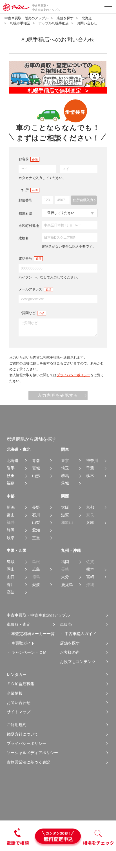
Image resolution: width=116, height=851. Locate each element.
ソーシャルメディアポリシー (32, 752)
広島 (36, 569)
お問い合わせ (18, 702)
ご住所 (24, 190)
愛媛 (36, 585)
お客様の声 (70, 652)
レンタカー (16, 674)
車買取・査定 (18, 624)
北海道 (87, 18)
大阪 (65, 507)
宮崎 (90, 577)
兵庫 (90, 522)
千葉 (90, 468)
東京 (65, 461)
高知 (11, 592)
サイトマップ (18, 712)
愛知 (36, 530)
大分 (65, 577)
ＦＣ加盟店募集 (20, 684)
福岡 (65, 562)
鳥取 (11, 562)
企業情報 (15, 693)
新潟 (11, 507)
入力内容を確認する (58, 395)
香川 (11, 585)
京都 (90, 507)
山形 (36, 476)
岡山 (11, 569)
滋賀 (65, 515)
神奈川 (92, 461)
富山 (11, 515)
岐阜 (11, 538)
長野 (36, 507)
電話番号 (25, 259)
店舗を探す (65, 18)
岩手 (11, 468)
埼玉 (65, 468)
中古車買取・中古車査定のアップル (38, 615)
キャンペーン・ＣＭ (29, 652)
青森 (36, 461)
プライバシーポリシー (73, 375)
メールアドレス (30, 289)
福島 (11, 483)
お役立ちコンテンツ (77, 661)
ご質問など (27, 313)
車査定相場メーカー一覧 (33, 633)
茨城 (65, 483)
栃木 (90, 476)
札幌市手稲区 (20, 23)
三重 (36, 538)
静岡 (11, 530)
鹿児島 (67, 585)
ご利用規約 (16, 724)
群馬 (65, 476)
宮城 (36, 468)
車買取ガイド (23, 643)
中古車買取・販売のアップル (26, 18)
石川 (36, 515)
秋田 (11, 476)
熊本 (90, 569)
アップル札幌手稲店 (53, 23)
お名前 (24, 159)
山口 (11, 577)
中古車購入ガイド (80, 633)
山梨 (36, 522)
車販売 (66, 624)
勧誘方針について (22, 734)
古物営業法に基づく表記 (28, 762)
